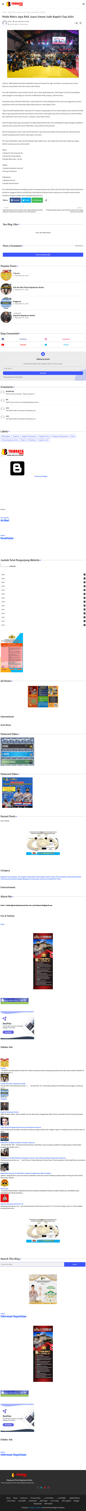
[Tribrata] (6, 275)
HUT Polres (57, 879)
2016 (43, 614)
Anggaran (17, 301)
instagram (66, 339)
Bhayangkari (6, 436)
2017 (43, 610)
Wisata (23, 440)
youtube (23, 345)
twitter (66, 345)
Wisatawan (32, 440)
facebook (23, 339)
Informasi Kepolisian (13, 1316)
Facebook (17, 200)
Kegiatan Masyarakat (29, 436)
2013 (43, 625)
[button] (84, 4)
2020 (43, 598)
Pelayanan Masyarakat (60, 436)
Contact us (24, 1498)
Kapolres (16, 436)
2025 (43, 579)
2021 (43, 594)
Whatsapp (38, 200)
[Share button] (46, 200)
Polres (73, 436)
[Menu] (3, 4)
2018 (43, 606)
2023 (43, 586)
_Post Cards (10, 1501)
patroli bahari (76, 877)
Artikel (5, 520)
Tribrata (3, 1068)
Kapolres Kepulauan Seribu (24, 315)
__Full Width (61, 1498)
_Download (32, 1501)
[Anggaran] (6, 303)
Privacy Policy (35, 1498)
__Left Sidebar (48, 1498)
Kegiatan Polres (44, 436)
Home (4, 12)
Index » (3, 535)
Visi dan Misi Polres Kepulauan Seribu (28, 287)
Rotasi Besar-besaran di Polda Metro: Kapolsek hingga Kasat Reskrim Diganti (26, 1173)
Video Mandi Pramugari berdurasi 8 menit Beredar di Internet (21, 1127)
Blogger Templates (35, 1508)
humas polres (35, 879)
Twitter (27, 200)
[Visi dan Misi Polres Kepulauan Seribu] (6, 289)
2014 (43, 621)
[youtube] (44, 1487)
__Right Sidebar (74, 1498)
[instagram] (48, 1487)
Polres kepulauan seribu (10, 440)
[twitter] (41, 1487)
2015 (43, 617)
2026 (43, 574)
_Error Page (54, 1501)
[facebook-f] (37, 1487)
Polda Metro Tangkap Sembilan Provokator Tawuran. (18, 1143)
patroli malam (51, 877)
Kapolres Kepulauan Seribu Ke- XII (12, 1204)
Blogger (77, 1501)
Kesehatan (7, 538)
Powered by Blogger (40, 476)
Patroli (37, 877)
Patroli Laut (44, 879)
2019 (43, 602)
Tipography (38, 1504)
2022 (43, 590)
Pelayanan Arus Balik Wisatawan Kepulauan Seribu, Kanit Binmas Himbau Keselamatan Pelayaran (33, 1158)
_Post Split (22, 1501)
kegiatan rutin (43, 440)
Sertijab (51, 879)
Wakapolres (27, 879)
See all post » (5, 518)
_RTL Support (66, 1501)
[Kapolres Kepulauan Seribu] (6, 317)
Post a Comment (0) (43, 255)
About (15, 1498)
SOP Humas (4, 1189)
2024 (43, 582)
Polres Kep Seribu (7, 879)
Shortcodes (48, 1504)
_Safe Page (43, 1501)
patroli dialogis (18, 879)
